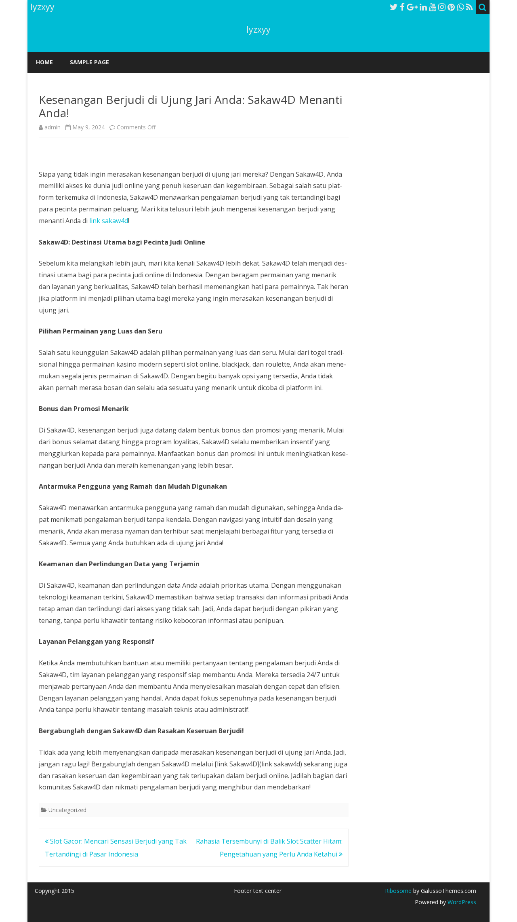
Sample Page (89, 62)
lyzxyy (258, 29)
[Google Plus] (412, 7)
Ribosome (398, 891)
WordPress (461, 902)
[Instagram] (442, 7)
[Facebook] (402, 7)
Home (44, 62)
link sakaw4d (108, 220)
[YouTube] (432, 7)
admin (52, 127)
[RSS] (469, 7)
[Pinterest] (451, 7)
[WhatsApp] (460, 7)
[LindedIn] (423, 7)
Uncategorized (67, 810)
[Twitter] (394, 7)
